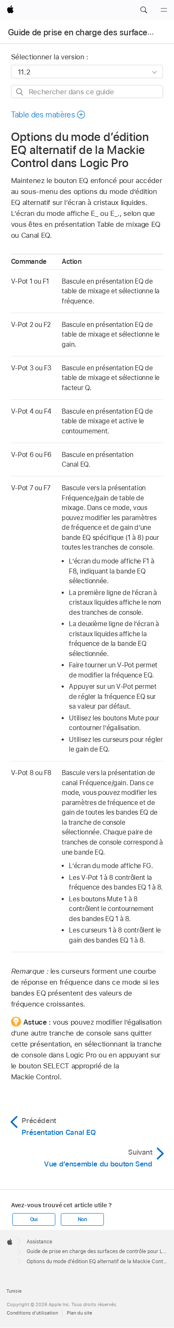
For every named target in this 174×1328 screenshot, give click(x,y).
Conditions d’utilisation (32, 1313)
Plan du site (79, 1313)
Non (82, 1219)
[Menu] (164, 10)
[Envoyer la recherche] (20, 92)
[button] (143, 10)
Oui (34, 1219)
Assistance (39, 1242)
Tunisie (14, 1291)
